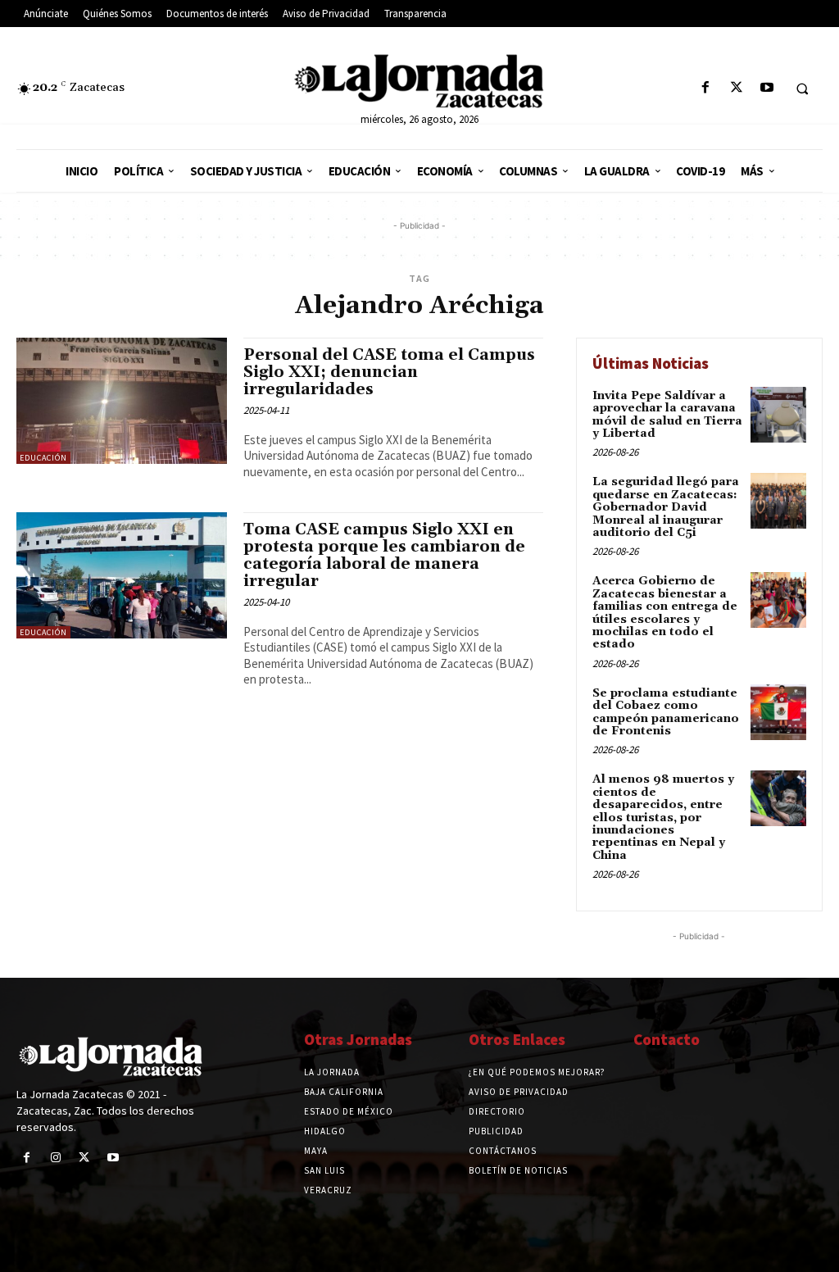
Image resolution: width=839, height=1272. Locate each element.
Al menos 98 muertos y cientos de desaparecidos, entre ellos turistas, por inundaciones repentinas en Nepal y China (663, 817)
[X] (736, 88)
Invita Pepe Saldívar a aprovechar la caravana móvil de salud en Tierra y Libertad (667, 414)
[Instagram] (55, 1157)
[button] (802, 88)
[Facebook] (706, 88)
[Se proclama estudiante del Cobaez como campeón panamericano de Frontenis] (778, 712)
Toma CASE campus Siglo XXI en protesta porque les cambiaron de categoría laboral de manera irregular (384, 555)
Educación (43, 457)
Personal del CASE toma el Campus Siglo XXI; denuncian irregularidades (389, 372)
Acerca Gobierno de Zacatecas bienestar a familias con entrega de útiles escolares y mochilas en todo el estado (664, 613)
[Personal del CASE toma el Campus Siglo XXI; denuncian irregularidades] (121, 401)
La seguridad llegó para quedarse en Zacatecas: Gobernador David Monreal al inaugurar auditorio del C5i (665, 507)
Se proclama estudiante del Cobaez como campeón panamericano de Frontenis (665, 712)
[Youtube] (766, 88)
